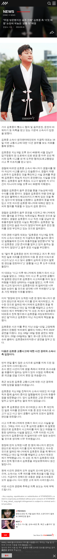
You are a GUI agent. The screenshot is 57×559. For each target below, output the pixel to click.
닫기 (54, 556)
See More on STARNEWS (45, 535)
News (12, 15)
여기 (3, 550)
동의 (6, 555)
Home (5, 15)
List (5, 535)
